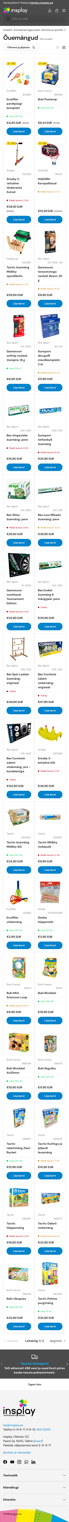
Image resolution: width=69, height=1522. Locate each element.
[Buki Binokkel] (50, 968)
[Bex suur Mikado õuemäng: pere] (50, 490)
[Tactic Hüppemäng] (19, 1198)
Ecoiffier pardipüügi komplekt (14, 103)
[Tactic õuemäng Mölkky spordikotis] (19, 242)
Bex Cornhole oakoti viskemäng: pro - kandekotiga (18, 764)
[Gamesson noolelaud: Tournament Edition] (19, 565)
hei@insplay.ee (13, 1425)
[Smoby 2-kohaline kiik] (50, 733)
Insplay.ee (17, 1514)
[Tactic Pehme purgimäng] (50, 1273)
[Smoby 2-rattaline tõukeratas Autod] (19, 154)
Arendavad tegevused (27, 30)
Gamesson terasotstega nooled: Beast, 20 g (50, 273)
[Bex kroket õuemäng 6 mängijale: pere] (50, 565)
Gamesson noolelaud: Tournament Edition (15, 596)
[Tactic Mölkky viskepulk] (50, 817)
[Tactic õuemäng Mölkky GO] (19, 817)
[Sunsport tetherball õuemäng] (50, 410)
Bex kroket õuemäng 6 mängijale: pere (49, 594)
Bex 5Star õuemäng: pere (17, 517)
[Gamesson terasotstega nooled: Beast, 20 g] (50, 242)
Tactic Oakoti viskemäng (47, 1226)
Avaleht (7, 30)
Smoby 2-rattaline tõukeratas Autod (14, 185)
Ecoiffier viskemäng (14, 920)
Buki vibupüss (16, 1299)
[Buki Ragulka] (50, 1043)
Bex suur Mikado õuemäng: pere (49, 517)
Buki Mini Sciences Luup (17, 995)
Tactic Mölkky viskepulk (47, 844)
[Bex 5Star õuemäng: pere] (19, 490)
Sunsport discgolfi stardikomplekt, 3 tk (49, 357)
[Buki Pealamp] (50, 74)
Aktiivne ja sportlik (52, 30)
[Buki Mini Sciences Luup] (19, 968)
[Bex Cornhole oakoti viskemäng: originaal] (50, 649)
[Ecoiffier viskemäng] (19, 892)
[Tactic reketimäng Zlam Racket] (19, 1118)
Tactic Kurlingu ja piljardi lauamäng (50, 1148)
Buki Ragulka (47, 1068)
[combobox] (34, 18)
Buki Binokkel (47, 993)
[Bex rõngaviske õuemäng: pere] (19, 410)
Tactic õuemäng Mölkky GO (18, 844)
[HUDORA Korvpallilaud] (50, 154)
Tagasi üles (34, 1384)
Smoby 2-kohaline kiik (46, 760)
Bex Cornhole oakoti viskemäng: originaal (47, 680)
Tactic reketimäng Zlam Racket (18, 1148)
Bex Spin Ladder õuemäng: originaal (18, 678)
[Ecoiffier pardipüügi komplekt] (19, 74)
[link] (13, 1341)
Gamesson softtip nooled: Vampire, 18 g (17, 355)
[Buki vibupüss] (19, 1273)
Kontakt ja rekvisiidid (16, 1452)
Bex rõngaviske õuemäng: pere (17, 437)
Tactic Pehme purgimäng (47, 1301)
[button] (56, 10)
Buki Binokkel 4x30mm (16, 1070)
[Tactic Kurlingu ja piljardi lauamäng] (50, 1118)
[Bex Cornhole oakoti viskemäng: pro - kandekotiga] (19, 733)
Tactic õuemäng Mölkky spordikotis (18, 271)
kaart (38, 1441)
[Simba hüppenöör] (50, 892)
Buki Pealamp (47, 99)
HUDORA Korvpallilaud (47, 181)
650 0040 (43, 1429)
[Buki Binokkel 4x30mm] (19, 1043)
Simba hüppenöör (45, 920)
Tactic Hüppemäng (15, 1226)
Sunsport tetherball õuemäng (45, 439)
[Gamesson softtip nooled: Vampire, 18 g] (19, 326)
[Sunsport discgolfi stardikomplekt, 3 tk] (50, 326)
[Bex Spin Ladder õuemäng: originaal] (19, 649)
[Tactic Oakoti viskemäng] (50, 1198)
